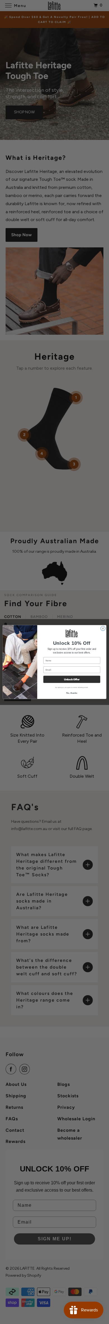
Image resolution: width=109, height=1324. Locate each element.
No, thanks (71, 693)
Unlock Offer (72, 679)
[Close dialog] (103, 628)
